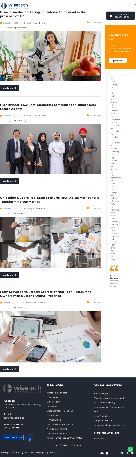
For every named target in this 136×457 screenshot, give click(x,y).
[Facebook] (121, 453)
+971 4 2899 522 (11, 428)
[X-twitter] (127, 453)
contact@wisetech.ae (14, 418)
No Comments (95, 22)
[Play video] (29, 438)
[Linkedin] (132, 453)
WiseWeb (53, 452)
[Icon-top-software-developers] (101, 453)
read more (8, 88)
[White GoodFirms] (107, 453)
